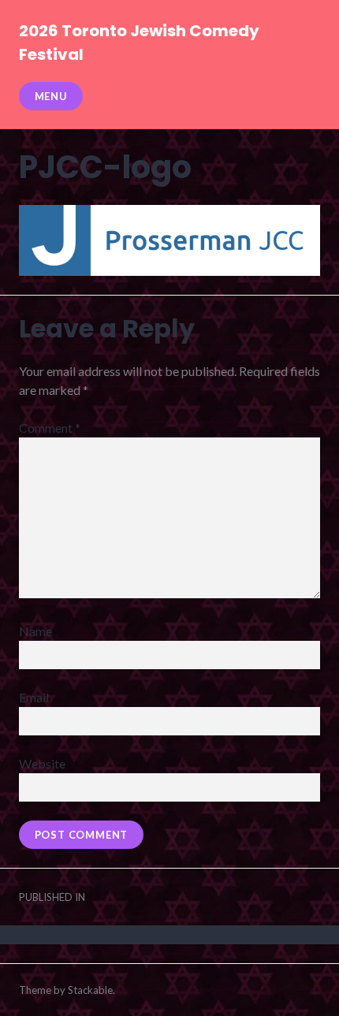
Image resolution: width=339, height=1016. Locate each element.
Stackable (90, 990)
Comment (49, 427)
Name (35, 630)
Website (42, 763)
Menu (51, 96)
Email (34, 697)
